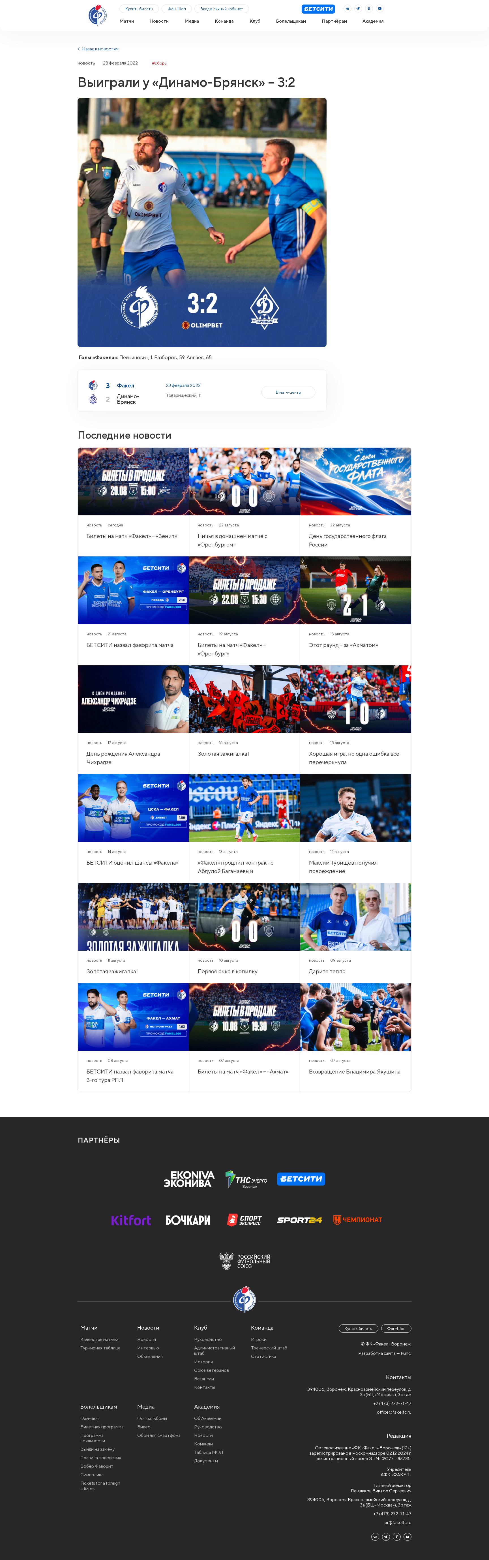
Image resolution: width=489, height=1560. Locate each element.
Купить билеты (139, 9)
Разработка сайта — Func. (384, 1353)
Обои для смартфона (159, 1435)
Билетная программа (102, 1427)
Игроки (259, 1339)
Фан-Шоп (177, 9)
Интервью (148, 1348)
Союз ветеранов (211, 1370)
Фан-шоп (89, 1418)
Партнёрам (334, 21)
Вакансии (204, 1378)
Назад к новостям (100, 49)
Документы (206, 1460)
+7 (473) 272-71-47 (392, 1403)
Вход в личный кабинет (221, 9)
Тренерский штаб (269, 1348)
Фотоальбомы (152, 1418)
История (203, 1361)
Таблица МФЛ (208, 1452)
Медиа (192, 21)
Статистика (263, 1356)
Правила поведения (100, 1457)
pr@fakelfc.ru (398, 1522)
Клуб (255, 21)
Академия (373, 21)
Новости (159, 21)
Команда (224, 21)
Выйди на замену (97, 1449)
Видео (144, 1427)
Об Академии (208, 1418)
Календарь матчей (99, 1339)
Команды (203, 1444)
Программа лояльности (92, 1438)
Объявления (150, 1356)
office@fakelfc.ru (394, 1412)
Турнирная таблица (100, 1348)
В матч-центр (288, 392)
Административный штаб (214, 1350)
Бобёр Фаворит (96, 1466)
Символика (92, 1474)
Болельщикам (291, 21)
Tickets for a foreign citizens (100, 1485)
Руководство (208, 1339)
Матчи (126, 21)
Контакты (204, 1387)
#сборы (159, 63)
